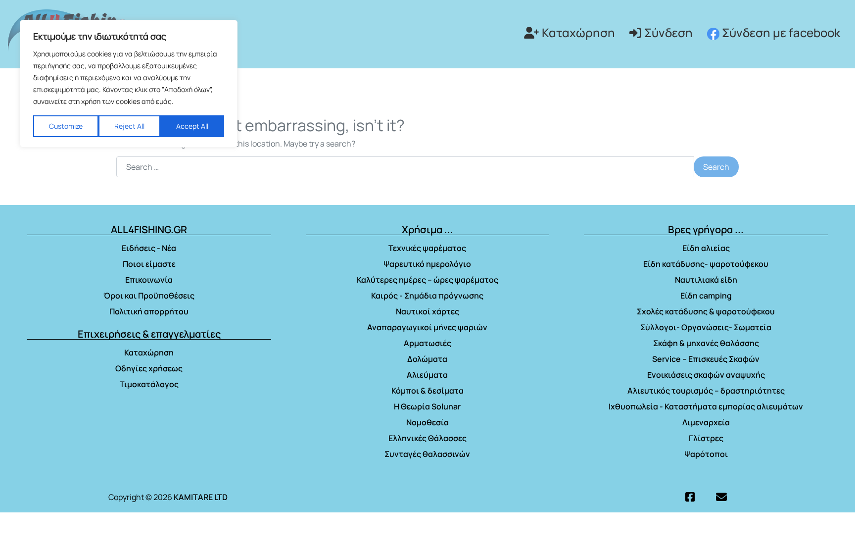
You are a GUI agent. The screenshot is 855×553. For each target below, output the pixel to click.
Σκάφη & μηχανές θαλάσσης (706, 343)
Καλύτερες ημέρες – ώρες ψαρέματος (427, 279)
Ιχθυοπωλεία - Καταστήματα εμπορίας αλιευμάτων (706, 406)
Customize (66, 126)
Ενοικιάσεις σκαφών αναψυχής (706, 374)
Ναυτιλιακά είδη (706, 279)
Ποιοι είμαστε (149, 263)
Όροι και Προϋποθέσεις (148, 295)
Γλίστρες (706, 438)
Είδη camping (706, 295)
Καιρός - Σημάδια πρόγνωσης (427, 295)
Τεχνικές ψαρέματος (427, 248)
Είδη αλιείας (706, 248)
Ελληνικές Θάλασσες (427, 438)
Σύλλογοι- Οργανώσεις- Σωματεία (705, 327)
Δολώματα (427, 358)
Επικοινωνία (149, 279)
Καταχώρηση (578, 32)
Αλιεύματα (427, 374)
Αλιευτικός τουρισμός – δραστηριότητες (706, 390)
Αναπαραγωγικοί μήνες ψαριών (427, 327)
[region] (129, 84)
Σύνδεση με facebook (779, 32)
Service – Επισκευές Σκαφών (706, 358)
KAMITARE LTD (201, 497)
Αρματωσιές (427, 343)
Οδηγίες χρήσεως (149, 368)
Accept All (192, 126)
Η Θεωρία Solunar (427, 406)
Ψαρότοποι (706, 454)
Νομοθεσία (427, 422)
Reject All (129, 126)
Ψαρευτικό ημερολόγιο (427, 263)
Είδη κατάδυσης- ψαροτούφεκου (705, 263)
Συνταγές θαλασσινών (427, 454)
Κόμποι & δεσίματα (427, 390)
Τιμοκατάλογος (149, 384)
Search (716, 166)
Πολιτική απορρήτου (149, 311)
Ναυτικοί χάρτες (427, 311)
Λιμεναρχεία (706, 422)
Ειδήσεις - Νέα (149, 248)
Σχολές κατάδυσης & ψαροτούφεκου (706, 311)
